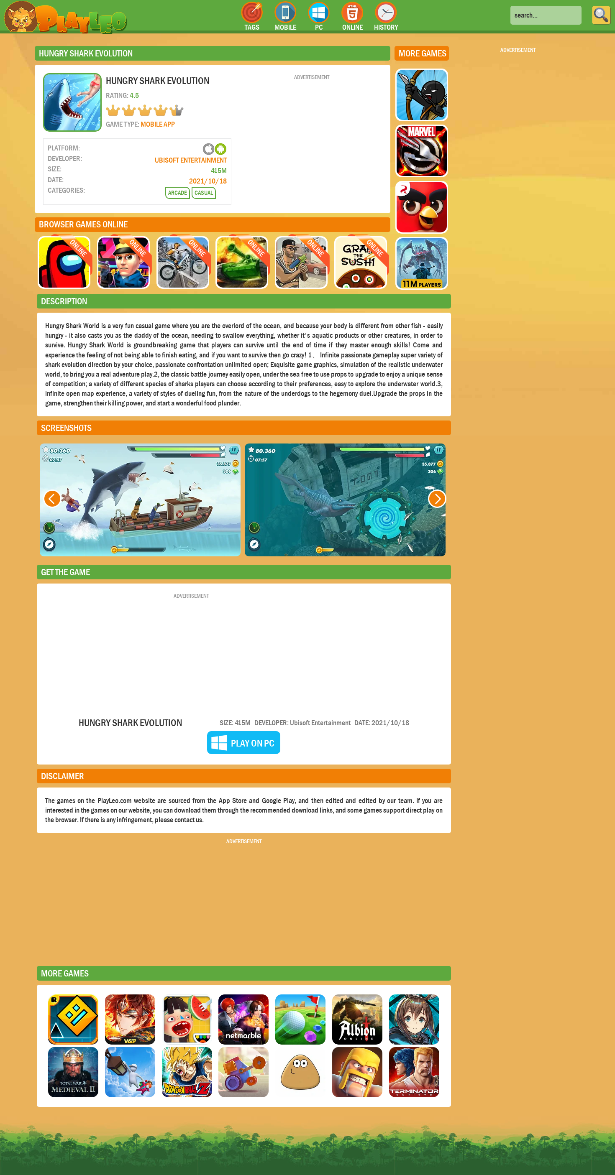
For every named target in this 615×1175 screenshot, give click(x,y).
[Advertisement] (311, 139)
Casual (204, 193)
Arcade (177, 193)
